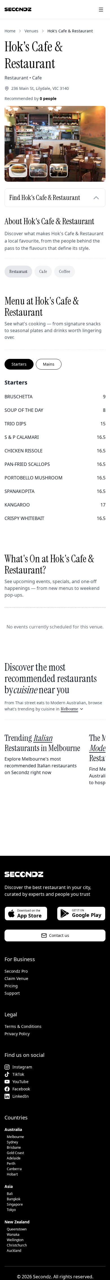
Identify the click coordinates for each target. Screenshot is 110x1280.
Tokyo (11, 1210)
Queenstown (17, 1229)
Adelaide (14, 1158)
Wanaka (13, 1234)
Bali (10, 1194)
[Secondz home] (18, 10)
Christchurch (17, 1245)
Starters (19, 364)
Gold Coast (15, 1153)
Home (10, 31)
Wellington (15, 1240)
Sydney (12, 1142)
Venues (31, 31)
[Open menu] (100, 9)
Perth (11, 1163)
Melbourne (69, 709)
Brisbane (14, 1147)
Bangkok (13, 1199)
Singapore (15, 1204)
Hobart (12, 1174)
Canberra (14, 1169)
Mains (48, 364)
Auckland (14, 1250)
